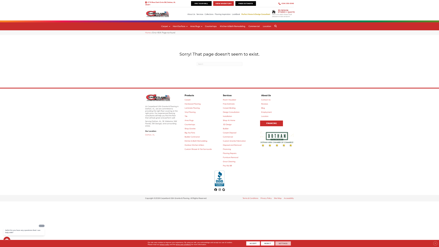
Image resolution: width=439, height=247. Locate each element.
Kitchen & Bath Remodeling (232, 26)
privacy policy (164, 244)
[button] (169, 26)
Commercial (254, 26)
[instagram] (219, 190)
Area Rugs (195, 26)
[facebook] (215, 190)
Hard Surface (179, 26)
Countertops (211, 26)
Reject (267, 243)
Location (267, 26)
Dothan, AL (150, 135)
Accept (253, 243)
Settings (283, 243)
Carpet (164, 26)
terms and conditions (183, 244)
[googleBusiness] (223, 190)
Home (148, 32)
